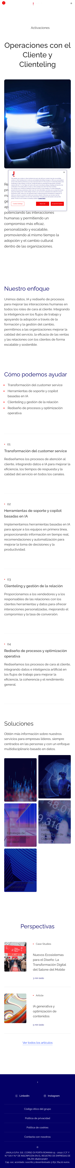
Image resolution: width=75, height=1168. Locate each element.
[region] (37, 190)
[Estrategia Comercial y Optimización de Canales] (54, 822)
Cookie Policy (41, 198)
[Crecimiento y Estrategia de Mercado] (20, 780)
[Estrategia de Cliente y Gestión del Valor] (20, 825)
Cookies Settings (18, 203)
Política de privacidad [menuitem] (37, 1118)
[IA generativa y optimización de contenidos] (37, 1010)
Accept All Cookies (57, 203)
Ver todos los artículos (38, 1042)
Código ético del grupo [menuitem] (37, 1108)
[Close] (64, 172)
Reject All (42, 203)
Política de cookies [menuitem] (37, 1127)
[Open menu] (3, 3)
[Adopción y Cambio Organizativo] (20, 870)
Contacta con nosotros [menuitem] (37, 1136)
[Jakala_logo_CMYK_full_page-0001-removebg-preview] (37, 3)
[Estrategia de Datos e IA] (54, 776)
